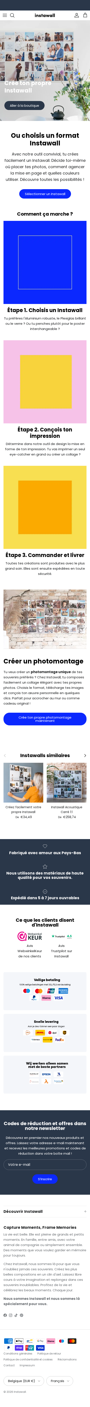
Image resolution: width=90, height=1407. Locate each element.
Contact (9, 1365)
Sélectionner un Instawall (45, 194)
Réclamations (67, 1359)
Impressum (27, 1365)
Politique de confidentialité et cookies (28, 1359)
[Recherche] (14, 15)
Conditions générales (17, 1353)
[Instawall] (45, 15)
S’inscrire (45, 1179)
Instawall (20, 1392)
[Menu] (5, 15)
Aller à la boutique (24, 105)
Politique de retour (49, 1353)
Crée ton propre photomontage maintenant (45, 719)
